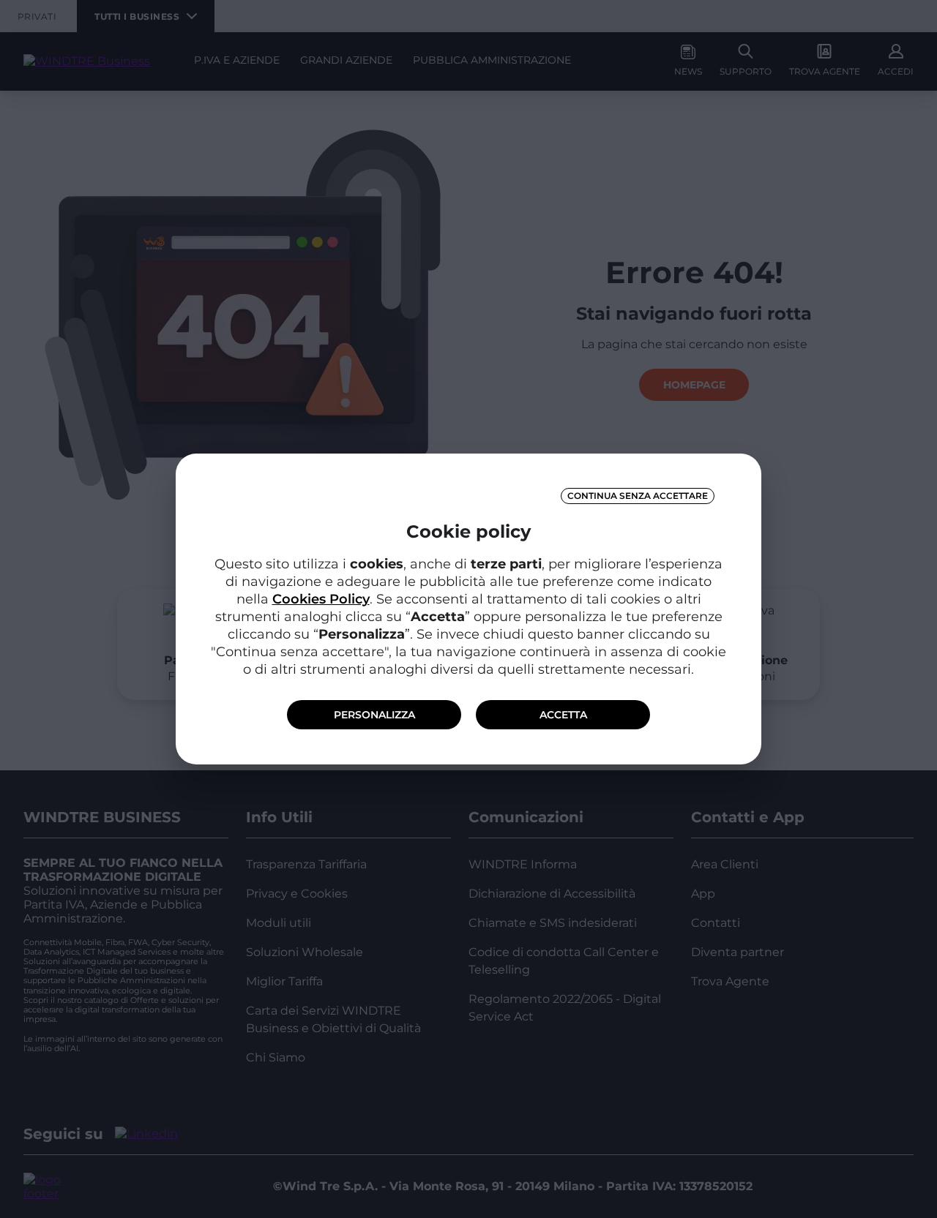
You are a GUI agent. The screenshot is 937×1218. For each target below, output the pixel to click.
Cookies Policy (321, 599)
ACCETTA (563, 714)
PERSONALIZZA (374, 714)
